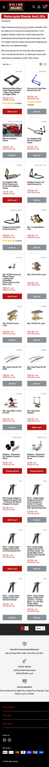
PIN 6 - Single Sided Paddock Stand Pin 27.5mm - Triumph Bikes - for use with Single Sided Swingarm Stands (35, 601)
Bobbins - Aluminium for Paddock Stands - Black (12, 456)
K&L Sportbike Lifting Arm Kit (12, 412)
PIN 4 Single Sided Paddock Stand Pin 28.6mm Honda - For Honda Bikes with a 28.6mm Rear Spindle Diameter (36, 552)
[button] (9, 103)
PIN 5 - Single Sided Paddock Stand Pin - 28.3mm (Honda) (11, 598)
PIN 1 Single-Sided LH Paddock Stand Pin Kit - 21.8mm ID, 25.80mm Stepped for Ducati (12, 501)
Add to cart (12, 111)
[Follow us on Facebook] (4, 740)
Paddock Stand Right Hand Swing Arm (12, 228)
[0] (44, 6)
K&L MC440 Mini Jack (36, 275)
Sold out (36, 111)
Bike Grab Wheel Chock (9, 140)
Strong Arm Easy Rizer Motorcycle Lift (36, 89)
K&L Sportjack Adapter (33, 412)
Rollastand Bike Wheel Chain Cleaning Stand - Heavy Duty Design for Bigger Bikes (12, 91)
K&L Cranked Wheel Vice (35, 228)
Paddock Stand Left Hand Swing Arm (35, 183)
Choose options (12, 471)
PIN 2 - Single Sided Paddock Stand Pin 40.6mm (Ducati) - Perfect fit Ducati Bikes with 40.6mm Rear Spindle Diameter (36, 503)
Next (39, 628)
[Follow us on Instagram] (9, 740)
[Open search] (33, 6)
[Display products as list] (45, 64)
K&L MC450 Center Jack (11, 324)
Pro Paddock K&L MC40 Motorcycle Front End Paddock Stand (11, 185)
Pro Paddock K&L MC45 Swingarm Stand (34, 141)
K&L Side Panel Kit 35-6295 (12, 368)
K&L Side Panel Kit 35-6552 (36, 368)
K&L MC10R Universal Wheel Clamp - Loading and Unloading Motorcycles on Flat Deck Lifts (12, 279)
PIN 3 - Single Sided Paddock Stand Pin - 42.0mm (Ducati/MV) (12, 549)
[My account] (39, 6)
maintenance (23, 27)
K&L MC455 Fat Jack (36, 323)
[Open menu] (4, 7)
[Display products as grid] (41, 64)
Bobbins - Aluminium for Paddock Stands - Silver (36, 456)
